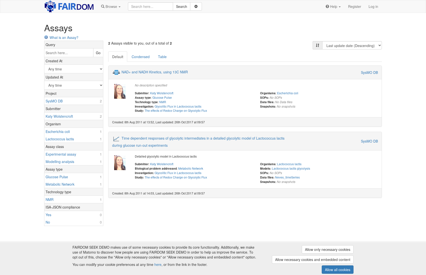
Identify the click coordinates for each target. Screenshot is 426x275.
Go (98, 52)
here (157, 264)
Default (117, 56)
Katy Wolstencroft (161, 93)
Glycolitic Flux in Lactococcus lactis (178, 106)
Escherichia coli (287, 93)
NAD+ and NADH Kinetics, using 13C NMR (155, 71)
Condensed (141, 56)
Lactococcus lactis (289, 164)
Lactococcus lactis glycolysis (291, 168)
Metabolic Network (190, 168)
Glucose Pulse (162, 97)
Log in (373, 6)
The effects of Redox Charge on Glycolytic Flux (176, 110)
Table (162, 56)
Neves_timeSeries (287, 177)
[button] (110, 6)
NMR (162, 102)
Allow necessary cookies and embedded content (312, 259)
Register (354, 6)
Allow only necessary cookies (327, 249)
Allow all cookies (337, 269)
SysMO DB (369, 72)
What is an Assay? (64, 37)
